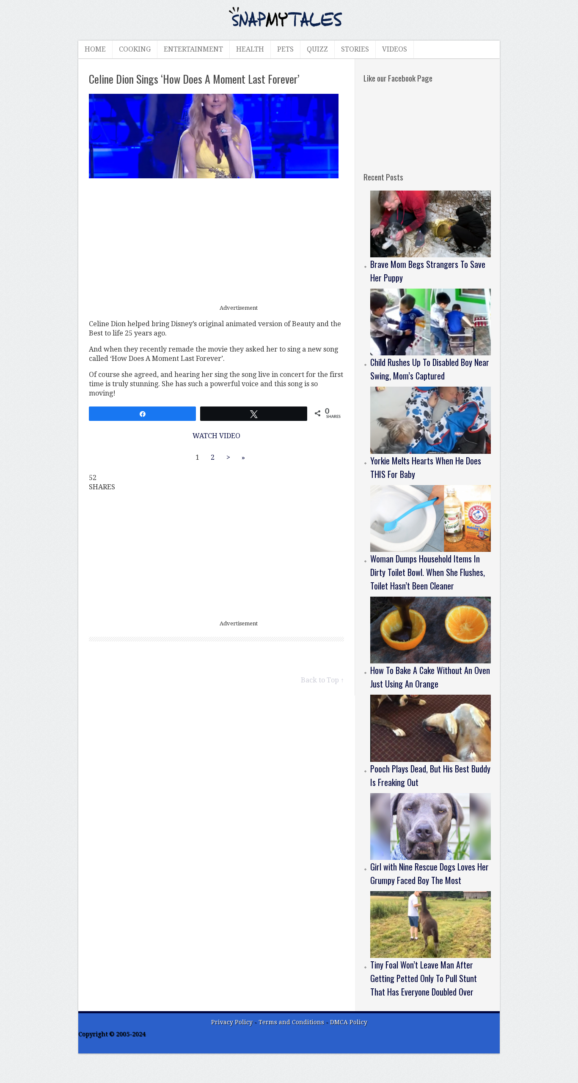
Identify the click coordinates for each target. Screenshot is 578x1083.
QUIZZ (317, 49)
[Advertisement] (217, 242)
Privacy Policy (232, 1022)
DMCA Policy (348, 1022)
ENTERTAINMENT (193, 49)
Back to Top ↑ (322, 680)
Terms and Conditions (292, 1022)
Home (95, 49)
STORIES (355, 49)
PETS (285, 49)
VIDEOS (394, 49)
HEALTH (250, 49)
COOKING (135, 49)
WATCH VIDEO (216, 436)
